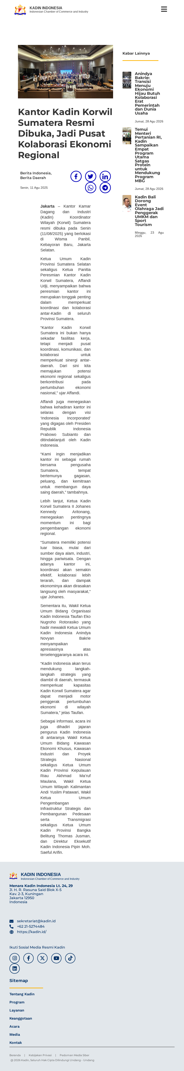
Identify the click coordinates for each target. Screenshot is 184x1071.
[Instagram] (14, 958)
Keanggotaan (20, 1018)
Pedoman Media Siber (74, 1055)
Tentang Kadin (22, 994)
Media (14, 1034)
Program (16, 1002)
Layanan (16, 1010)
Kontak (15, 1042)
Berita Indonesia (35, 173)
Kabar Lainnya (136, 53)
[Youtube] (56, 958)
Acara (14, 1026)
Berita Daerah (33, 178)
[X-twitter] (42, 958)
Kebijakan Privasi (40, 1055)
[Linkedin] (14, 968)
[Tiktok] (70, 958)
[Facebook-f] (28, 958)
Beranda (15, 1055)
